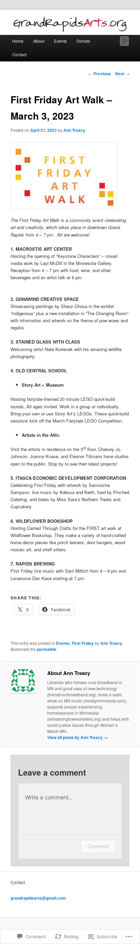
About (38, 41)
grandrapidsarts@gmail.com (38, 898)
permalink (46, 649)
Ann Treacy (74, 130)
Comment (98, 846)
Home (17, 41)
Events (60, 41)
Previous (99, 73)
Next (122, 73)
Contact (19, 54)
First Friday (83, 643)
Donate (83, 41)
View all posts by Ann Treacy (77, 737)
